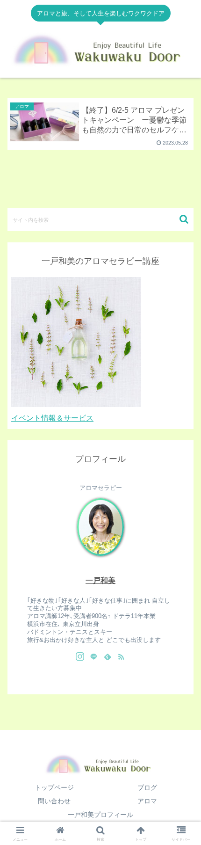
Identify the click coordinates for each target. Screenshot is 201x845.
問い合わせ (54, 801)
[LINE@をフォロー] (93, 656)
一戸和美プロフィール (100, 814)
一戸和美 (100, 580)
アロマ (147, 801)
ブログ (147, 787)
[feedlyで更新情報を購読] (107, 656)
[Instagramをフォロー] (80, 656)
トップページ (54, 787)
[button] (184, 219)
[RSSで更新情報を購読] (121, 656)
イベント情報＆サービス (52, 418)
